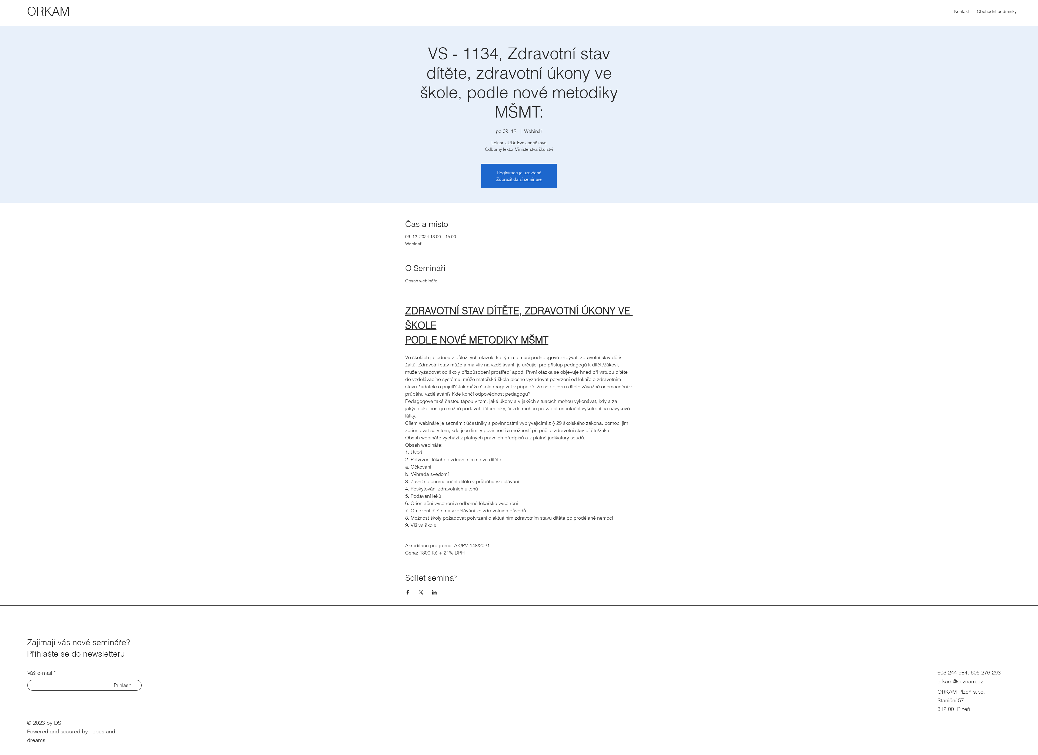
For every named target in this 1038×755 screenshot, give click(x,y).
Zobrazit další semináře (519, 179)
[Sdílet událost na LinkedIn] (434, 592)
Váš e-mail (39, 673)
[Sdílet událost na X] (421, 592)
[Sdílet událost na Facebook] (407, 592)
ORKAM (48, 11)
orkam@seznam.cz (960, 681)
